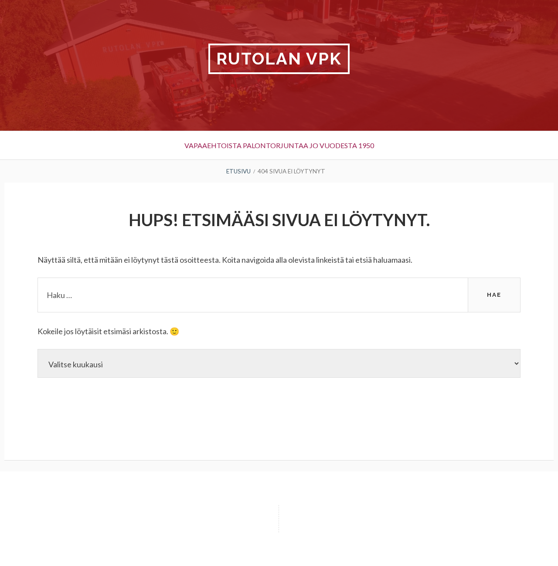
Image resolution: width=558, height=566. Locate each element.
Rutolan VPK (279, 58)
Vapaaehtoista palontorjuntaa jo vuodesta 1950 (279, 145)
